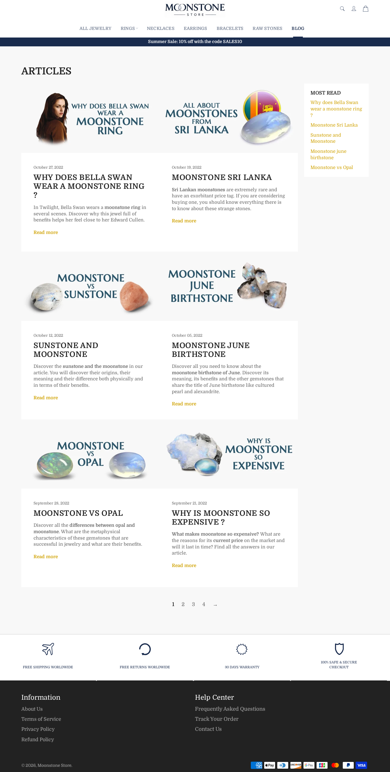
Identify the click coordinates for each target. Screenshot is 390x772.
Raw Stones (267, 28)
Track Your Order (217, 719)
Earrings (195, 28)
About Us (32, 709)
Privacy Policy (38, 729)
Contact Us (208, 729)
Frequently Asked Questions (230, 709)
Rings (128, 28)
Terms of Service (41, 719)
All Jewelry (96, 28)
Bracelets (230, 28)
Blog (298, 28)
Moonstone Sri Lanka (222, 177)
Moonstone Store (54, 765)
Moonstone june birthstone (211, 350)
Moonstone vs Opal (78, 513)
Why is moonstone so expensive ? (221, 517)
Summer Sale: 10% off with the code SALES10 (195, 41)
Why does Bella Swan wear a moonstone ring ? (89, 186)
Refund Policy (37, 739)
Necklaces (161, 28)
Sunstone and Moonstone (66, 350)
